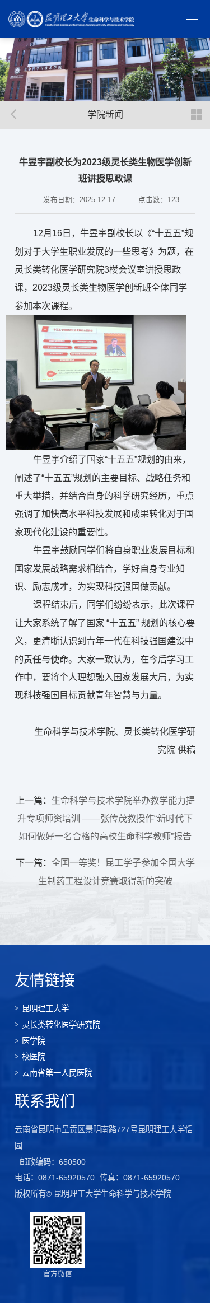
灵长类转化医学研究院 (61, 1024)
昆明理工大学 (45, 1008)
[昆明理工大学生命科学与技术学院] (71, 19)
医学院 (33, 1040)
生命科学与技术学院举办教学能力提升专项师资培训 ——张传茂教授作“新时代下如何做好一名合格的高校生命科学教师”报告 (106, 818)
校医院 (33, 1056)
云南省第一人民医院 (57, 1072)
